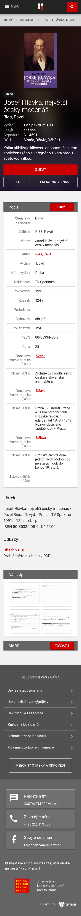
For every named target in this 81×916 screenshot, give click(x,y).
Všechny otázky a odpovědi (40, 765)
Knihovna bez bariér (24, 725)
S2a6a (40, 356)
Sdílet (17, 182)
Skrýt (62, 207)
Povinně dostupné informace (31, 747)
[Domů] (40, 7)
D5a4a (41, 391)
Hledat (70, 6)
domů (8, 20)
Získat (40, 170)
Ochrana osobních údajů (27, 736)
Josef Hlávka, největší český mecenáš (59, 20)
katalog (27, 20)
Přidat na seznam (55, 182)
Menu (11, 6)
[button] (40, 60)
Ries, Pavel (13, 117)
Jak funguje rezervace (25, 713)
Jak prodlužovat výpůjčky (28, 702)
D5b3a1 (42, 438)
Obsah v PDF (14, 550)
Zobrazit (62, 645)
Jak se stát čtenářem (25, 690)
